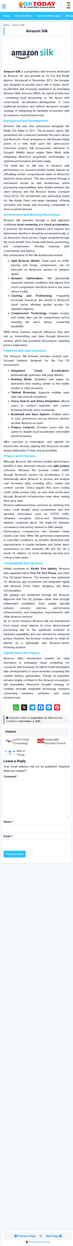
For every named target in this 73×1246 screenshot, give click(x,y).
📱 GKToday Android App (38, 1242)
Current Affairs (23, 15)
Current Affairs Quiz (48, 15)
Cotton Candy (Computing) (21, 741)
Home (6, 15)
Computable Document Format (55, 741)
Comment (11, 776)
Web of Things (21, 752)
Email (8, 836)
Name (8, 821)
